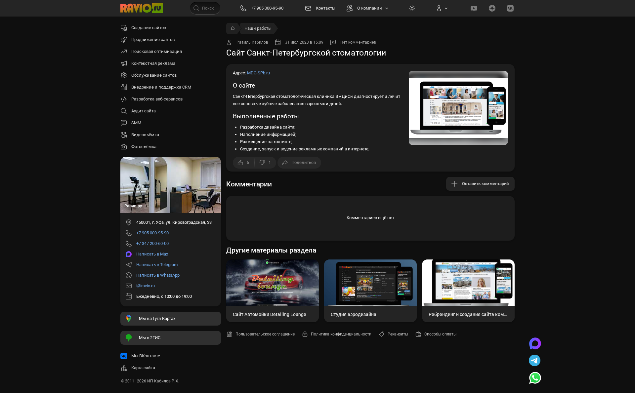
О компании (369, 8)
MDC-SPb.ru (258, 72)
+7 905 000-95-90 (152, 232)
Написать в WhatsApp (158, 275)
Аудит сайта (143, 110)
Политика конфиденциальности (341, 334)
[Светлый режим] (412, 8)
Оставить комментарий (485, 183)
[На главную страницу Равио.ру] (141, 8)
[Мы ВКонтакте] (510, 8)
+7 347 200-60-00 (152, 243)
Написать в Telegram (157, 264)
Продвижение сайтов (153, 39)
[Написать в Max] (535, 344)
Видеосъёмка (145, 134)
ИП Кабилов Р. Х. (163, 381)
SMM (136, 122)
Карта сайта (143, 367)
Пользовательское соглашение (265, 334)
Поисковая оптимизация (156, 51)
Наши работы (258, 28)
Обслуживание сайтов (154, 75)
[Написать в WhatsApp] (535, 378)
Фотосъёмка (143, 146)
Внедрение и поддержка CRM (161, 87)
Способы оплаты (440, 334)
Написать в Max (152, 254)
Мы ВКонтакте (145, 355)
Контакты (325, 8)
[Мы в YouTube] (474, 8)
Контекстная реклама (153, 63)
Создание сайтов (148, 27)
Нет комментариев (358, 42)
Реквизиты (398, 334)
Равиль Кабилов (252, 42)
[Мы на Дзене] (492, 8)
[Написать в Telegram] (535, 361)
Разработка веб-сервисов (157, 99)
